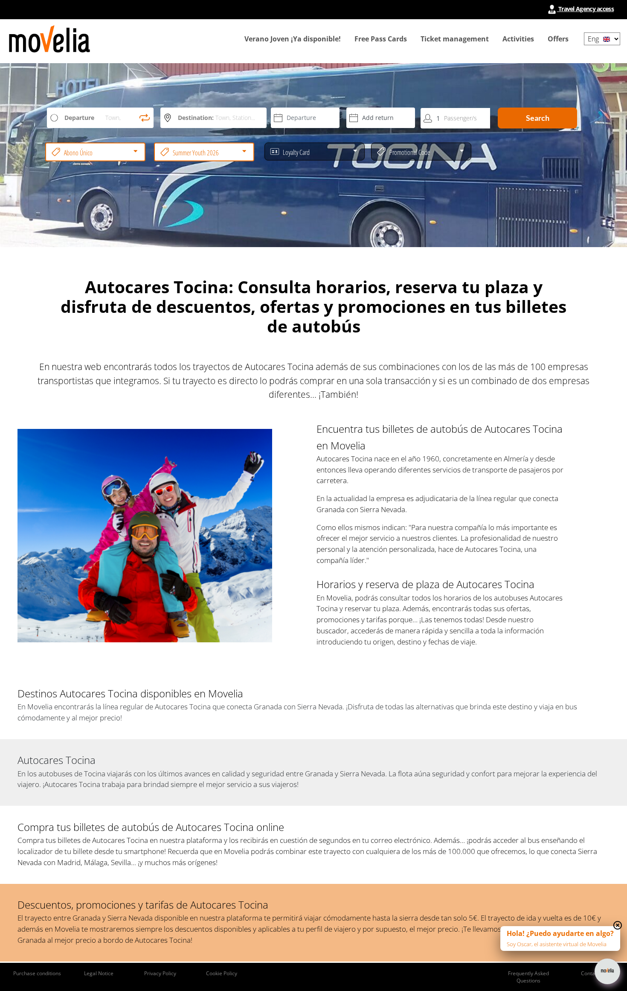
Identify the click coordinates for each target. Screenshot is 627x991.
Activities (518, 39)
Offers (558, 39)
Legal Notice (98, 973)
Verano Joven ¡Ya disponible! (292, 39)
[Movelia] (49, 39)
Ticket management (455, 39)
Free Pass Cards (380, 39)
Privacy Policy (160, 973)
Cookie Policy (221, 973)
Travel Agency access (585, 9)
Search (537, 117)
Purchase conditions (37, 973)
